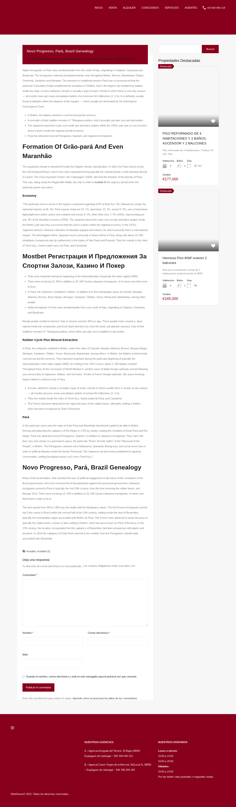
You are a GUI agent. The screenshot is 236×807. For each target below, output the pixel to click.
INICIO (99, 7)
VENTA (112, 7)
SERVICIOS (172, 7)
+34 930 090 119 (216, 7)
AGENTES (191, 7)
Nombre (27, 632)
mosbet (99, 182)
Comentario (29, 574)
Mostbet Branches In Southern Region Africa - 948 (90, 59)
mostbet (31, 551)
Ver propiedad (188, 114)
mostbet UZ (43, 551)
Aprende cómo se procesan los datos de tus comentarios (105, 698)
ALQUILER (129, 7)
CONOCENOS (150, 7)
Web (25, 654)
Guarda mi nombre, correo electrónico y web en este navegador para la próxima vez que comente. (81, 676)
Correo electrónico (99, 632)
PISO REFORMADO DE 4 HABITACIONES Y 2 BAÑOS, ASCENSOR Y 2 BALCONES (185, 138)
